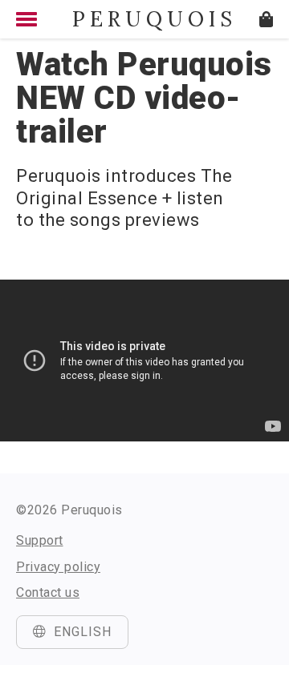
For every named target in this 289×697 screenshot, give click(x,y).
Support (39, 540)
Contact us (47, 592)
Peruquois (144, 19)
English (83, 631)
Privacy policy (58, 566)
